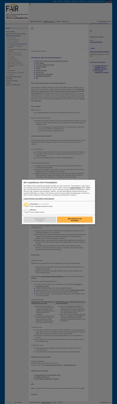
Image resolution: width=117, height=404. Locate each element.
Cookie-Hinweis (75, 188)
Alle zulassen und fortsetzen (75, 219)
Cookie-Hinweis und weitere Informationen (39, 198)
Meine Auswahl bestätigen (39, 219)
